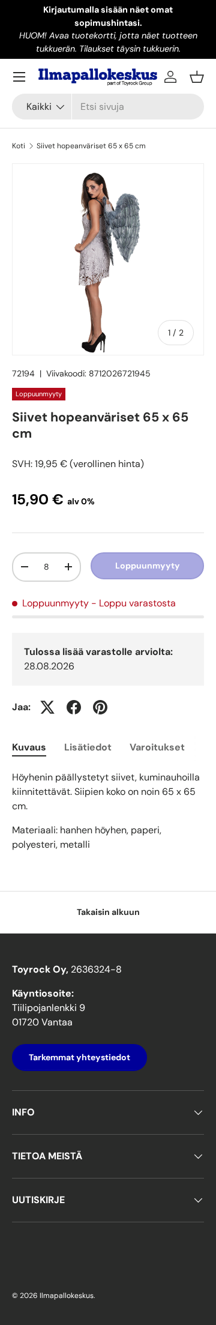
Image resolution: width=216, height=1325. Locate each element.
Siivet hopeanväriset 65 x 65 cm (91, 145)
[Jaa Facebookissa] (74, 707)
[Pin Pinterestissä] (100, 707)
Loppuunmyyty (147, 565)
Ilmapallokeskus (67, 1295)
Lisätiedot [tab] (88, 747)
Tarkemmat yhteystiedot (79, 1057)
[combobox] (108, 106)
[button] (197, 77)
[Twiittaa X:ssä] (47, 707)
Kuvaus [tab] (29, 747)
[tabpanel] (108, 811)
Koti (18, 145)
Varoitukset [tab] (157, 747)
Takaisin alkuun (108, 912)
